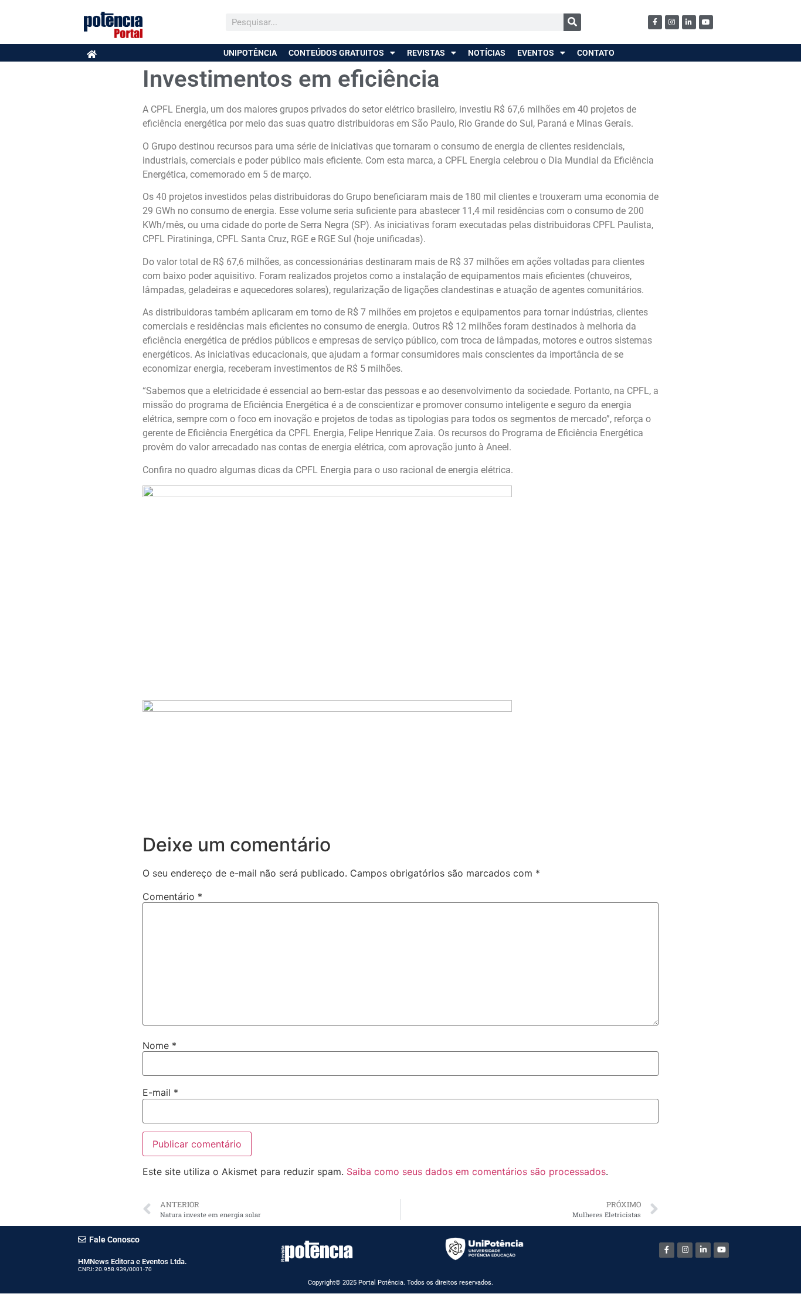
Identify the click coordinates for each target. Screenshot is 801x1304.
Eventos (535, 52)
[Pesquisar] (572, 22)
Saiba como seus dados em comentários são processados (476, 1171)
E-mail (160, 1092)
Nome (159, 1045)
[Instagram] (672, 22)
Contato (596, 52)
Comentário (172, 896)
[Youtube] (706, 22)
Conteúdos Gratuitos (336, 52)
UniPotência (250, 52)
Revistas (426, 52)
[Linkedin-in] (689, 22)
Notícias (486, 52)
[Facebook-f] (655, 22)
